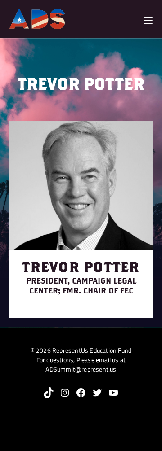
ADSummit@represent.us (80, 369)
